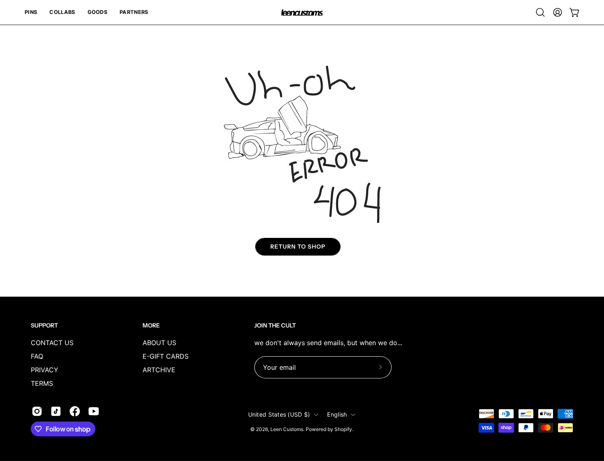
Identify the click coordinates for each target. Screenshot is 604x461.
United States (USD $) (279, 414)
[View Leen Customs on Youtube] (94, 411)
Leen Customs (286, 429)
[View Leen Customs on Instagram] (37, 411)
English (337, 414)
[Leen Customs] (302, 12)
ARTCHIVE (159, 370)
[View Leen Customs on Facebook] (75, 411)
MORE (151, 325)
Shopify (343, 429)
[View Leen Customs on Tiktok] (56, 411)
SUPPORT (44, 325)
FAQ (37, 356)
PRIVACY (44, 370)
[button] (30, 12)
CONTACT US (52, 343)
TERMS (42, 383)
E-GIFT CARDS (166, 356)
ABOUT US (159, 343)
